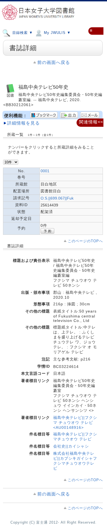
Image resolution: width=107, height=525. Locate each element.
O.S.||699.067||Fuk (57, 198)
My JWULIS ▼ (57, 33)
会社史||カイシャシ (71, 446)
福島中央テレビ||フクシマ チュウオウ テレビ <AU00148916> (75, 422)
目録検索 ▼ (22, 33)
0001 (45, 171)
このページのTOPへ (85, 241)
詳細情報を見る (23, 123)
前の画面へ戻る (53, 62)
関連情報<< (91, 122)
